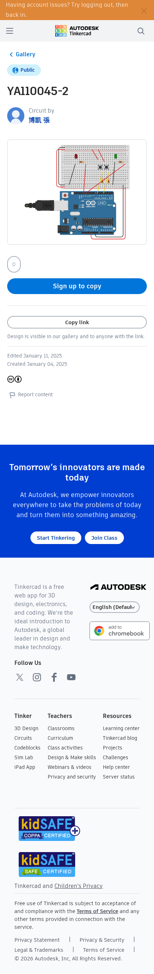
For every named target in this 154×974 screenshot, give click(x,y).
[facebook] (54, 677)
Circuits (23, 738)
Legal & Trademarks (38, 950)
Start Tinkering (56, 538)
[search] (140, 30)
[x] (19, 677)
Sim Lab (23, 757)
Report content (35, 394)
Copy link (77, 322)
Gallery (25, 54)
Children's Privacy (78, 886)
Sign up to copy (77, 286)
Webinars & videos (69, 767)
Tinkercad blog (120, 738)
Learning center (121, 728)
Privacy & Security (102, 940)
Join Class (104, 538)
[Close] (144, 10)
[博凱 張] (15, 115)
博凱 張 (39, 119)
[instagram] (37, 677)
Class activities (65, 747)
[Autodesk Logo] (118, 587)
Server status (119, 776)
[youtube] (71, 677)
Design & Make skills (72, 757)
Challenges (115, 757)
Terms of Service (97, 911)
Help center (116, 767)
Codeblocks (27, 747)
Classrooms (61, 728)
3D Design (26, 728)
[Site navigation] (9, 30)
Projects (112, 747)
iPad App (24, 767)
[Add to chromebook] (120, 630)
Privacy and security (72, 776)
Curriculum (60, 738)
